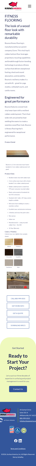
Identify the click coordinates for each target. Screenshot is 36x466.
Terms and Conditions (18, 449)
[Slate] (18, 262)
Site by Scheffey (18, 457)
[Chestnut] (18, 242)
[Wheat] (9, 242)
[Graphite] (18, 252)
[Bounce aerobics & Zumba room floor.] (18, 280)
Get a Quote (18, 313)
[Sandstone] (9, 262)
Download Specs (18, 325)
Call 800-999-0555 (18, 298)
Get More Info (18, 306)
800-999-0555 (25, 418)
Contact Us (18, 389)
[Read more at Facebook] (15, 440)
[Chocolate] (9, 252)
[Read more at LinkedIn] (20, 440)
